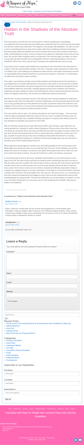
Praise (30, 15)
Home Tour (10, 328)
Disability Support (39, 15)
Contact (80, 15)
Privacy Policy (51, 438)
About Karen (10, 15)
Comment (10, 252)
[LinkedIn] (75, 3)
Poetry (8, 353)
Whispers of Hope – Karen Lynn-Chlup (34, 438)
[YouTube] (79, 3)
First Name (8, 370)
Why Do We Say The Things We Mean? (20, 333)
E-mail (8, 282)
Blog (74, 15)
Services (21, 15)
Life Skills (9, 348)
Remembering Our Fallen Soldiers (17, 190)
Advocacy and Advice (14, 340)
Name (8, 273)
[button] (7, 25)
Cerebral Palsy (53, 15)
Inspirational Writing (13, 345)
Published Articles (12, 358)
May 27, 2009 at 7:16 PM (11, 203)
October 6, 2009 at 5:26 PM (12, 224)
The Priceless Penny (71, 190)
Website (9, 291)
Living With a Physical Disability (17, 22)
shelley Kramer (11, 201)
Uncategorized (11, 360)
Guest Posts (10, 343)
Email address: (10, 389)
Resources (65, 15)
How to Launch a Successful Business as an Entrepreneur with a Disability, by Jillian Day (38, 323)
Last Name (8, 380)
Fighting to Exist (12, 331)
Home (3, 15)
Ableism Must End (12, 326)
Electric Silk (42, 439)
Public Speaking (12, 355)
